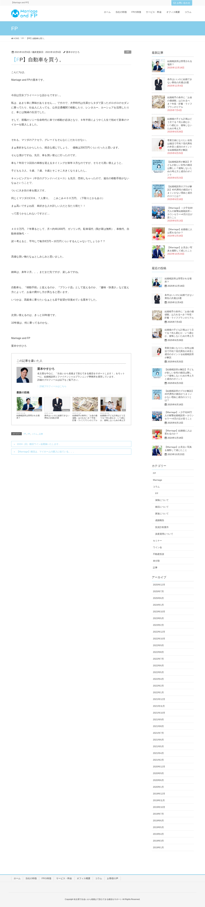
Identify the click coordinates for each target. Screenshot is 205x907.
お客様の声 (112, 878)
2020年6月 (158, 780)
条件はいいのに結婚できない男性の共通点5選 (56, 416)
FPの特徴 (46, 878)
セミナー (157, 540)
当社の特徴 (31, 878)
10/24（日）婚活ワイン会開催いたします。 (39, 444)
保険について (162, 500)
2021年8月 (158, 726)
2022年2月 (158, 685)
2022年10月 (159, 638)
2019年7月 (158, 814)
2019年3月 (158, 840)
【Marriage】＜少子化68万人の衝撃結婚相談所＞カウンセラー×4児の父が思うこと (179, 415)
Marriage (38, 410)
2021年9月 (158, 719)
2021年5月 (158, 746)
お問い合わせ (183, 3)
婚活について (162, 507)
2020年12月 (159, 766)
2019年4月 (158, 834)
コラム (34, 434)
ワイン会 (157, 547)
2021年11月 (159, 706)
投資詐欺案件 (162, 527)
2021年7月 (158, 733)
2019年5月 (158, 827)
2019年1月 (158, 847)
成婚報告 (159, 520)
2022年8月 (158, 652)
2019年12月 (159, 793)
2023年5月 (158, 618)
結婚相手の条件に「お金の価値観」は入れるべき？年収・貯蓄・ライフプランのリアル (84, 417)
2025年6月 (158, 598)
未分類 (156, 561)
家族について (162, 513)
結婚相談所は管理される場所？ (28, 416)
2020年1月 (158, 787)
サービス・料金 (64, 878)
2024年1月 (158, 605)
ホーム (17, 878)
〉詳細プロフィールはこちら (51, 386)
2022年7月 (158, 659)
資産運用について (164, 534)
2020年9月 (158, 773)
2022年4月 (158, 679)
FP (128, 52)
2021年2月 (158, 760)
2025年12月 (159, 584)
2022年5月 (158, 672)
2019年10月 (159, 807)
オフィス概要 (83, 878)
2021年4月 (158, 753)
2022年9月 (158, 645)
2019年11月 (159, 800)
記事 (41, 434)
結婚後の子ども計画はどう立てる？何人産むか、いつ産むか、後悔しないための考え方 (112, 417)
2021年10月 (159, 712)
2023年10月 (159, 611)
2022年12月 (159, 631)
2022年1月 (158, 692)
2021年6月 (158, 739)
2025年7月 (158, 591)
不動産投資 (158, 554)
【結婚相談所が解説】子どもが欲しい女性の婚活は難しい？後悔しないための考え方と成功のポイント (179, 168)
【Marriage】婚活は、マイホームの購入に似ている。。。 (46, 451)
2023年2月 (158, 625)
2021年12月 (159, 699)
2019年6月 (158, 820)
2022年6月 (158, 665)
